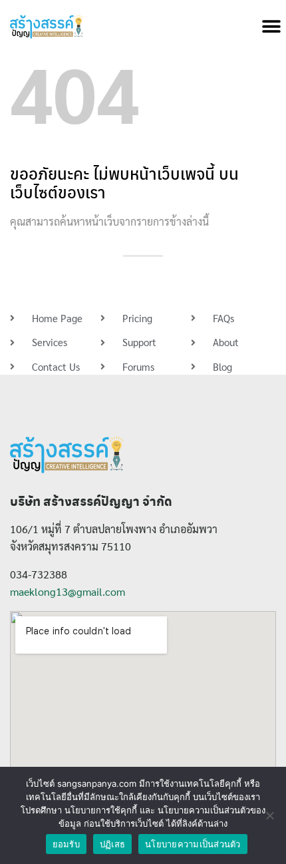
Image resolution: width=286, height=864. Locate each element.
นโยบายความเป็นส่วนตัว (193, 844)
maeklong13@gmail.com (67, 591)
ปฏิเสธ (112, 844)
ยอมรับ (66, 844)
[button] (271, 27)
